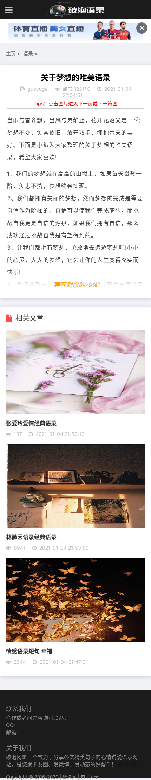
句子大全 (89, 777)
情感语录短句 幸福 (29, 651)
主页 (11, 53)
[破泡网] (75, 10)
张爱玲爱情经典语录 (31, 423)
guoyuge (37, 89)
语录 (28, 53)
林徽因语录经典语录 (31, 537)
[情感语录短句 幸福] (75, 639)
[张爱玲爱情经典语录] (75, 412)
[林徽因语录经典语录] (75, 525)
